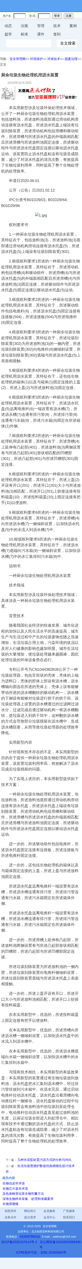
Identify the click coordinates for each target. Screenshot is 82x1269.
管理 (40, 26)
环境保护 (36, 59)
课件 (40, 34)
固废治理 (71, 59)
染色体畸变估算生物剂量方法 (23, 1193)
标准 (24, 34)
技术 (57, 26)
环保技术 (53, 59)
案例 (73, 26)
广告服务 (69, 1211)
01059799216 (30, 1236)
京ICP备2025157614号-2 (19, 1242)
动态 (8, 26)
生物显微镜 (10, 1204)
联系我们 (69, 1217)
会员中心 (49, 1217)
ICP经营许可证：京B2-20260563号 (41, 1252)
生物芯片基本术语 (15, 1188)
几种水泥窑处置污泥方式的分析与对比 (44, 1160)
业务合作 (10, 1217)
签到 (57, 34)
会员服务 (49, 1211)
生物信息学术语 (14, 1183)
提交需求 (30, 1217)
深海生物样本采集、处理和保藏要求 (28, 1199)
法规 (24, 26)
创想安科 (10, 1211)
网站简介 (30, 1211)
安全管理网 (18, 59)
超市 (8, 34)
